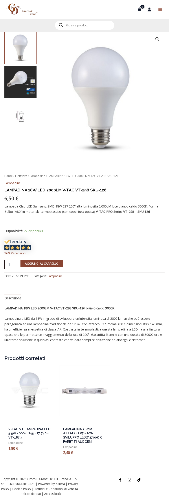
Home (8, 176)
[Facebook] (120, 480)
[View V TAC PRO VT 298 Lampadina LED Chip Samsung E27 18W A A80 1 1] (20, 116)
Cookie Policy (21, 489)
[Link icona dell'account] (149, 9)
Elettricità (21, 176)
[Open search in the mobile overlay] (84, 25)
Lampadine (37, 176)
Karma (60, 484)
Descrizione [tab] (12, 298)
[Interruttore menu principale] (160, 9)
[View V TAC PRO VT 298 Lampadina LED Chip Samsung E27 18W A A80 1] (20, 82)
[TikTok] (139, 480)
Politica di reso (31, 494)
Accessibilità (52, 494)
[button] (157, 39)
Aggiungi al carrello (42, 263)
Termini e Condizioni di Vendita (56, 489)
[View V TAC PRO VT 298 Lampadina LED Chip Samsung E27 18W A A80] (20, 48)
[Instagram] (130, 480)
